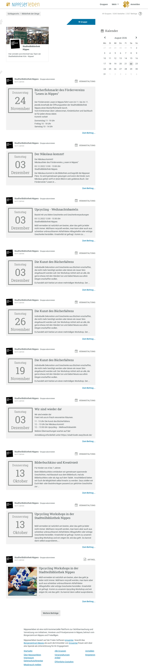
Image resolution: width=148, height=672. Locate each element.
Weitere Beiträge (51, 613)
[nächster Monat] (136, 37)
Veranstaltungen (62, 655)
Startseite (28, 651)
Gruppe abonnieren (47, 79)
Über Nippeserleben (32, 655)
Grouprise (73, 643)
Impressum (29, 658)
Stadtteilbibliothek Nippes (26, 79)
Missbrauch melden (32, 664)
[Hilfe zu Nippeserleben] (140, 13)
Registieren (90, 655)
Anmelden (89, 651)
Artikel (57, 658)
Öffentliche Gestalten (64, 662)
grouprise (69, 640)
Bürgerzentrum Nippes (34, 643)
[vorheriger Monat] (105, 37)
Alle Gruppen (60, 651)
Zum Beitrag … (88, 133)
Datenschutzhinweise (33, 661)
